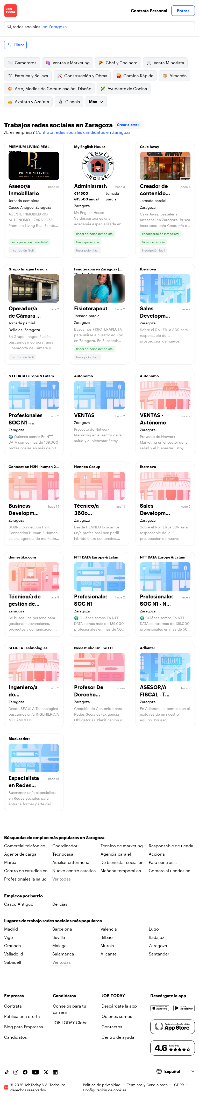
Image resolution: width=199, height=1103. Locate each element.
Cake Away (149, 146)
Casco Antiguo (18, 904)
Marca (10, 862)
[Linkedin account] (55, 1072)
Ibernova (148, 269)
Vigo (8, 937)
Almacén (178, 75)
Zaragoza (158, 945)
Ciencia (72, 101)
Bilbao (107, 937)
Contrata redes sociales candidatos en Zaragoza (83, 132)
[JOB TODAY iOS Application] (159, 1008)
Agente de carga (20, 853)
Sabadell (12, 962)
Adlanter (147, 648)
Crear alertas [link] (128, 124)
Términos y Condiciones (147, 1085)
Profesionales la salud (25, 878)
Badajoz (156, 937)
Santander (159, 953)
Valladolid (13, 953)
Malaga (59, 945)
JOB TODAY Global (71, 1022)
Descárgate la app (119, 1005)
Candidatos (15, 1037)
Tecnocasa (62, 853)
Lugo (154, 928)
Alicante (109, 953)
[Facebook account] (25, 1072)
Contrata (13, 1005)
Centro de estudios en (26, 870)
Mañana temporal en (121, 870)
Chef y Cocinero (122, 62)
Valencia (109, 928)
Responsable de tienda (171, 845)
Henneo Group (87, 466)
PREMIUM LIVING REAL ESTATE (29, 148)
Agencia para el (116, 853)
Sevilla (58, 937)
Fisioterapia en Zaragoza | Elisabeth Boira (96, 270)
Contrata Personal (149, 10)
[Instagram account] (15, 1072)
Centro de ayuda (118, 1037)
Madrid (11, 928)
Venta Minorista (169, 62)
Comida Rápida (138, 75)
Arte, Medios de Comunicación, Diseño (53, 88)
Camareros (26, 62)
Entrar (183, 10)
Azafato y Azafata (32, 101)
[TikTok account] (6, 1072)
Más (93, 101)
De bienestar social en (122, 862)
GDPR (179, 1085)
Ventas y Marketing (71, 62)
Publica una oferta (22, 1016)
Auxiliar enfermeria (70, 862)
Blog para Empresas (23, 1026)
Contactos (112, 1026)
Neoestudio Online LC (93, 648)
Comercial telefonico (24, 845)
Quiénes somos (117, 1016)
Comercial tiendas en (169, 870)
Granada (12, 945)
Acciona (157, 853)
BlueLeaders (19, 738)
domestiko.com (22, 557)
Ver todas (61, 878)
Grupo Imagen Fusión (28, 269)
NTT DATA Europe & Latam (31, 376)
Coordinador (64, 845)
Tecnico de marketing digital (122, 846)
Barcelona (62, 928)
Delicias (59, 904)
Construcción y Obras (85, 75)
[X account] (46, 1072)
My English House (89, 146)
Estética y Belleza (31, 75)
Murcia (107, 945)
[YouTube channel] (35, 1072)
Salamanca (63, 953)
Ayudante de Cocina (127, 88)
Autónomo (83, 376)
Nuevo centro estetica (74, 870)
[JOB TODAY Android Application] (184, 1008)
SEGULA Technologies (28, 648)
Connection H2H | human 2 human (32, 468)
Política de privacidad (101, 1085)
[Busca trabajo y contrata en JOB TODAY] (10, 10)
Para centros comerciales (161, 862)
